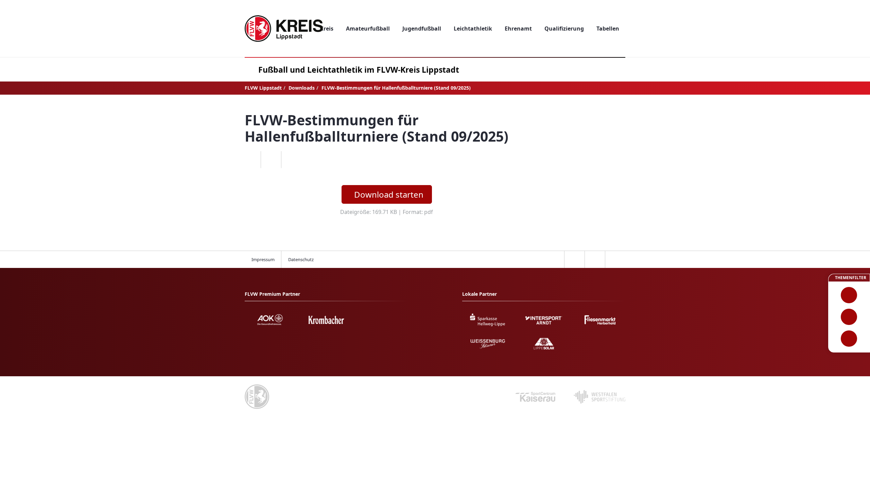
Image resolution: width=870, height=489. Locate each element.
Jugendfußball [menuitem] (421, 28)
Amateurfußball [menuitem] (368, 28)
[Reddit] (291, 159)
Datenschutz (301, 259)
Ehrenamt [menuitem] (518, 28)
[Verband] (849, 338)
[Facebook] (250, 159)
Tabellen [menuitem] (607, 28)
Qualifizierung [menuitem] (564, 28)
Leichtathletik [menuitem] (473, 28)
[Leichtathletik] (849, 317)
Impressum (263, 259)
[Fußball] (849, 295)
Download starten (388, 194)
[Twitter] (271, 159)
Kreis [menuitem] (326, 28)
